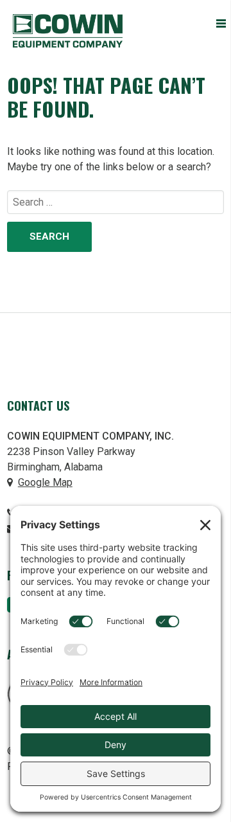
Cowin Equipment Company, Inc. (68, 31)
